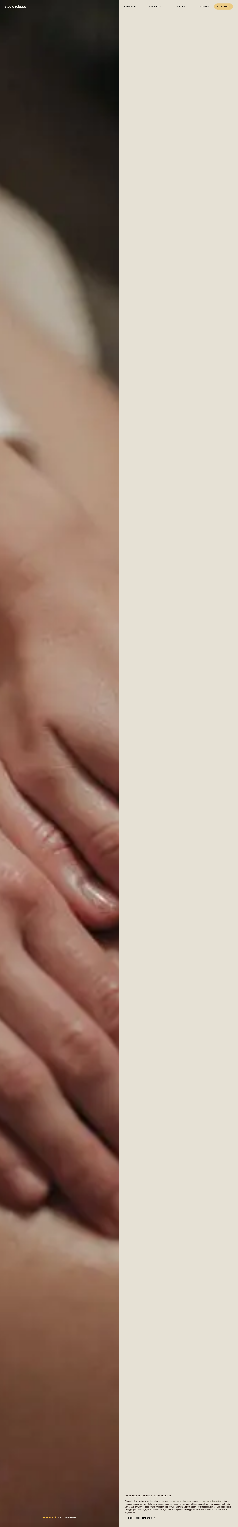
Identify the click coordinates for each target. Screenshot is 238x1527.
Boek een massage (139, 1518)
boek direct (223, 6)
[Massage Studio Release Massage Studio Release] (15, 6)
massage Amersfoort (213, 1501)
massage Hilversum (182, 1501)
